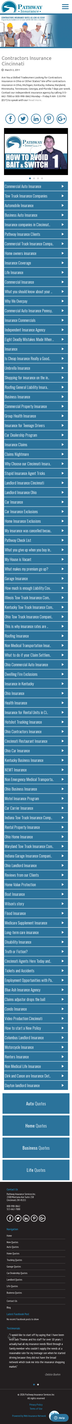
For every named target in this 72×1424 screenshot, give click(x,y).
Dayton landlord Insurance (22, 1085)
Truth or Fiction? (16, 951)
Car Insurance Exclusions (21, 511)
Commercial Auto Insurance (23, 186)
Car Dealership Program (21, 435)
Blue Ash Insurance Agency (22, 990)
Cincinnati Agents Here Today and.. (28, 961)
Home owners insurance (20, 253)
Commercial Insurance (19, 282)
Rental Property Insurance (22, 827)
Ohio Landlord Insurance (21, 865)
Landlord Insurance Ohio (21, 492)
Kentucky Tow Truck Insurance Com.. (29, 607)
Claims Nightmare (17, 454)
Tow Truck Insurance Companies (26, 196)
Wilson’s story (14, 903)
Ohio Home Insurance (19, 836)
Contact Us (12, 1301)
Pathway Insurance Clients (22, 234)
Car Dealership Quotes (17, 1273)
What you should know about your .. (28, 291)
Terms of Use (36, 1408)
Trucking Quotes (14, 1260)
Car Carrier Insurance (19, 808)
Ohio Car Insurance (17, 750)
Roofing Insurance (17, 636)
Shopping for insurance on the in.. (27, 377)
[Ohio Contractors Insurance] (36, 31)
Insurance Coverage (18, 263)
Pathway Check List (18, 540)
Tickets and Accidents (19, 970)
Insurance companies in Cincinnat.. (27, 224)
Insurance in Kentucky (19, 683)
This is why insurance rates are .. (26, 626)
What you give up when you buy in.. (28, 550)
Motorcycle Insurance (19, 1047)
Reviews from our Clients (22, 875)
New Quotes (12, 1242)
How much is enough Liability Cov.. (28, 588)
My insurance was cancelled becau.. (28, 530)
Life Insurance (14, 272)
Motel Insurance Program (22, 798)
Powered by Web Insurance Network (29, 1415)
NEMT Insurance (16, 770)
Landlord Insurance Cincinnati (24, 483)
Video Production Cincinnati (23, 1018)
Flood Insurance (15, 913)
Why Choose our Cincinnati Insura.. (28, 463)
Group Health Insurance (20, 416)
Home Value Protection (20, 884)
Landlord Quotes (14, 1279)
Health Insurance (16, 703)
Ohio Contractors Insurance (23, 731)
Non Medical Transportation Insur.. (28, 645)
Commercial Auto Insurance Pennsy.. (29, 310)
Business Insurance (17, 397)
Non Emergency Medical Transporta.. (29, 779)
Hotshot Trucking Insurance (23, 722)
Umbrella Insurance (17, 368)
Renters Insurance (17, 1056)
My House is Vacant (18, 559)
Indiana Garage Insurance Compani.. (28, 856)
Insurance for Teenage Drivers (25, 425)
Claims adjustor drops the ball (25, 999)
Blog (9, 1307)
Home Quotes (13, 1253)
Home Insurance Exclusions (23, 521)
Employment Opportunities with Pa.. (29, 980)
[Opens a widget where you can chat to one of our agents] (59, 1418)
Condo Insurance (16, 1009)
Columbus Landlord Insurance (24, 1037)
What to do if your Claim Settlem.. (28, 655)
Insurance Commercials (20, 320)
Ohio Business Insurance (21, 789)
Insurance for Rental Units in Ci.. (26, 712)
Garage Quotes (14, 1266)
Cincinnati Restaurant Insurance (26, 741)
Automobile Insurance (19, 205)
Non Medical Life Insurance (23, 1066)
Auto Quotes (13, 1246)
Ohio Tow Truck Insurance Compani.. (29, 616)
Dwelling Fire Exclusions (21, 674)
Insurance (11, 349)
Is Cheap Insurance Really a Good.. (27, 358)
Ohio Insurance (14, 693)
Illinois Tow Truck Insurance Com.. (27, 597)
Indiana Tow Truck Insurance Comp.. (28, 817)
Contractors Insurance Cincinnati (27, 60)
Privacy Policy (36, 1404)
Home (9, 1235)
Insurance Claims (16, 444)
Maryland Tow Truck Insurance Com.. (29, 846)
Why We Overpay (16, 301)
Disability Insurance (18, 942)
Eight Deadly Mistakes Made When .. (29, 339)
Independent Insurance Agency (25, 330)
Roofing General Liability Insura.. (26, 387)
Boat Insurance (15, 894)
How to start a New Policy (23, 1028)
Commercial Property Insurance (26, 406)
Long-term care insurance (22, 932)
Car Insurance (14, 502)
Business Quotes (14, 1292)
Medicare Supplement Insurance (26, 923)
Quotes (36, 1103)
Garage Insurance (16, 578)
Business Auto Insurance (21, 215)
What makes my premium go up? (26, 569)
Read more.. (35, 100)
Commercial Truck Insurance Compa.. (29, 243)
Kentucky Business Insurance (24, 760)
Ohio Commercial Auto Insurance (26, 664)
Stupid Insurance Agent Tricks (25, 473)
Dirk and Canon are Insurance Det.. (28, 1076)
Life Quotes (12, 1286)
